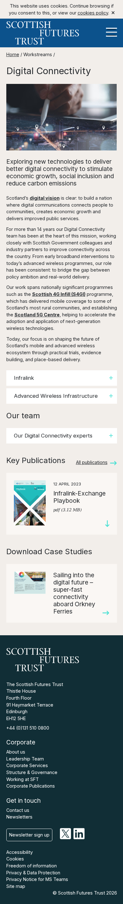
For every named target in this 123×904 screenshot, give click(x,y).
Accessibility (19, 852)
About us (15, 751)
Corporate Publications (30, 786)
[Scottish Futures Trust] (61, 33)
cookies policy (93, 12)
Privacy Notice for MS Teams (37, 879)
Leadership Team (25, 758)
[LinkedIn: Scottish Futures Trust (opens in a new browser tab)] (79, 837)
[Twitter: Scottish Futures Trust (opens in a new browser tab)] (65, 837)
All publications (92, 462)
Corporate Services (27, 765)
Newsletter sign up (29, 834)
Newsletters (19, 816)
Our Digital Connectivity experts (53, 435)
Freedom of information (31, 865)
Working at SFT (22, 779)
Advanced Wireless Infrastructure (56, 396)
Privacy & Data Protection (33, 872)
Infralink (24, 378)
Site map (15, 886)
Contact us (17, 810)
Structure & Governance (31, 772)
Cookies (15, 858)
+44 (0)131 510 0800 (27, 728)
